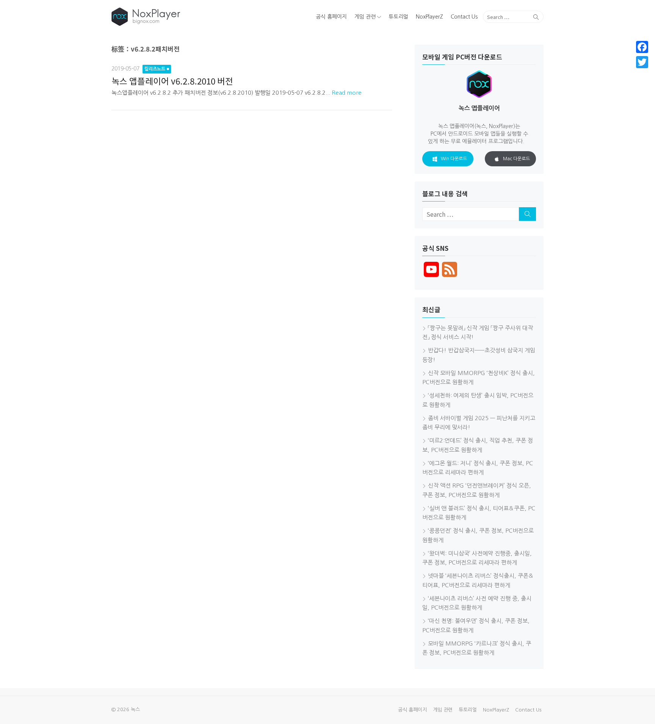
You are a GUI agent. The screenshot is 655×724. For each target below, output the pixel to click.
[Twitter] (642, 62)
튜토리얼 (398, 16)
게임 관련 (365, 16)
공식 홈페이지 (331, 16)
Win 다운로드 (454, 158)
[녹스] (181, 17)
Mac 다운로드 (516, 158)
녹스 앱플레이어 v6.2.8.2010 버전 (172, 81)
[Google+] (642, 71)
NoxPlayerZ (429, 16)
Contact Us (464, 16)
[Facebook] (642, 47)
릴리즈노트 (154, 69)
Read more (347, 92)
